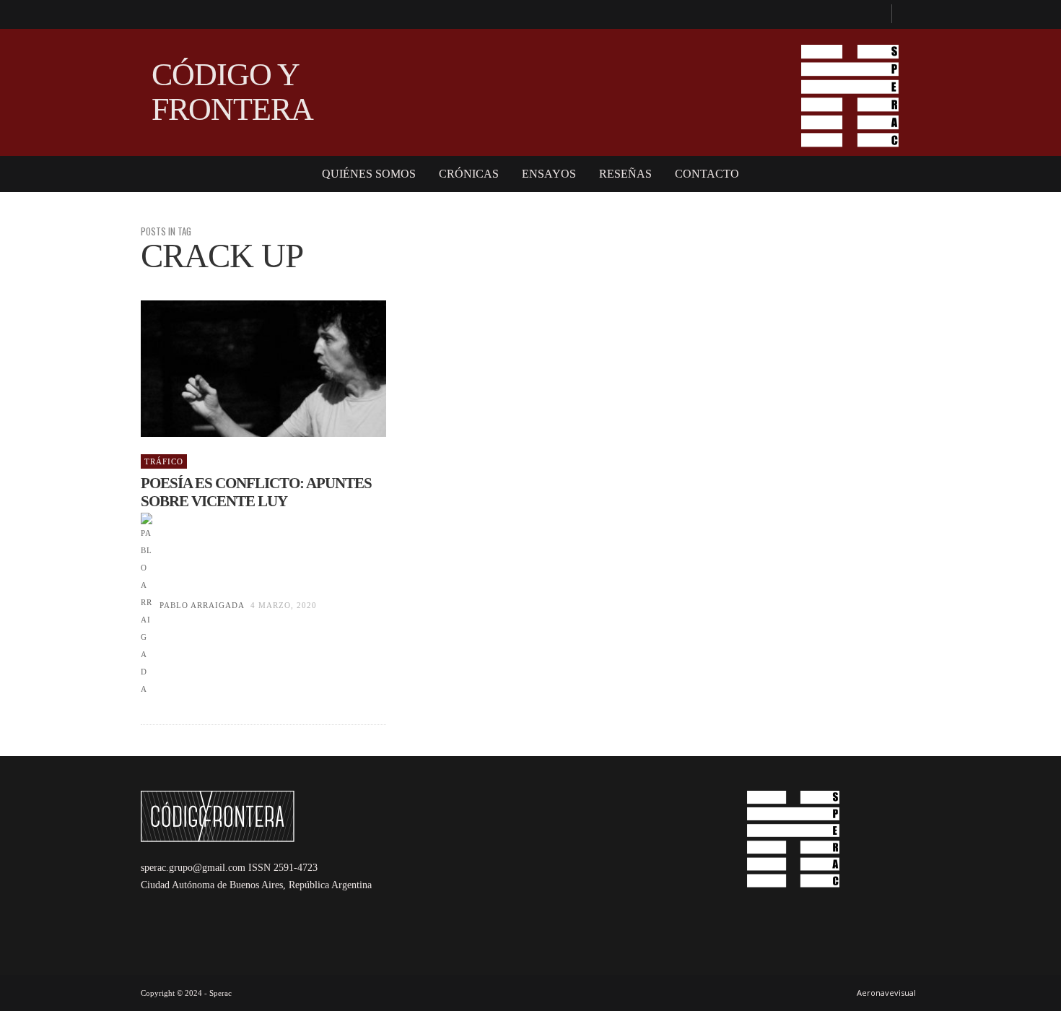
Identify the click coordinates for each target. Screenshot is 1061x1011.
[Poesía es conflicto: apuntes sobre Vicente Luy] (240, 369)
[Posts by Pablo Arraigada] (146, 605)
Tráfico (163, 461)
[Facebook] (874, 14)
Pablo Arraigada (202, 605)
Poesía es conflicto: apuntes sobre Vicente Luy (256, 492)
